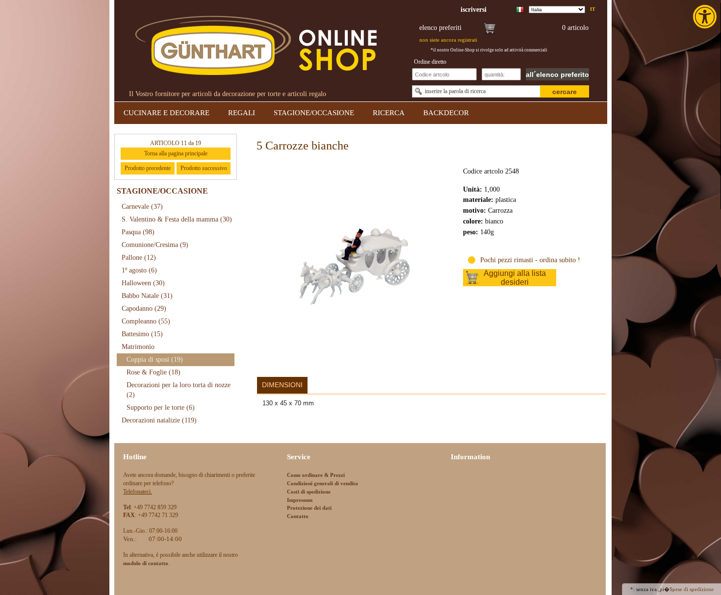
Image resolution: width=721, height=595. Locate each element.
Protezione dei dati (309, 508)
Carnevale (142, 206)
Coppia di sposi (155, 359)
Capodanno (144, 308)
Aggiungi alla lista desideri (515, 277)
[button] (706, 16)
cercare (564, 92)
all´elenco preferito (557, 74)
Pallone (139, 257)
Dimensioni (282, 385)
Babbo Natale (147, 295)
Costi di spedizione (309, 492)
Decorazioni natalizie (159, 420)
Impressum (299, 500)
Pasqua (138, 232)
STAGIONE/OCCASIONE (314, 113)
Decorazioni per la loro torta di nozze (179, 389)
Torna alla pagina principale (175, 153)
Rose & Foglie (153, 372)
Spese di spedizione (692, 589)
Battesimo (142, 334)
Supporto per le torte (161, 407)
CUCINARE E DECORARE (166, 113)
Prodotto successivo (203, 168)
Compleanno (146, 321)
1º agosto (139, 270)
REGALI (241, 113)
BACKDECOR (446, 113)
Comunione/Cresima (155, 244)
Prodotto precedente (148, 168)
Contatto (298, 516)
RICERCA (389, 113)
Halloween (143, 283)
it (592, 9)
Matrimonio (138, 346)
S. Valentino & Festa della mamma (177, 219)
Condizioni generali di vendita (322, 483)
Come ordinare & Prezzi (316, 475)
